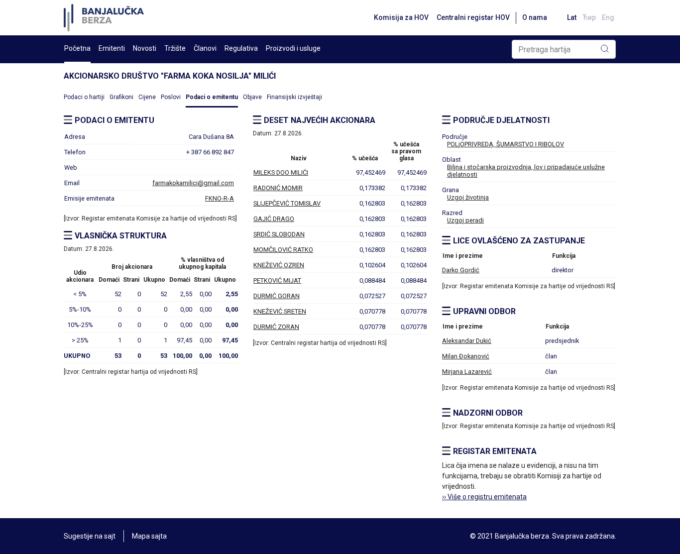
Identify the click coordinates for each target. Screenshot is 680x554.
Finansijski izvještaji (294, 97)
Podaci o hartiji (84, 97)
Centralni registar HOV (473, 17)
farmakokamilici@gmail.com (193, 183)
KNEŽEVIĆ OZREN (278, 265)
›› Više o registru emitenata (484, 497)
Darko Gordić (460, 270)
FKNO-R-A (219, 198)
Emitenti (112, 48)
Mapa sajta (149, 536)
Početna (77, 48)
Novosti (144, 48)
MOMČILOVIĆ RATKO (283, 249)
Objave (252, 97)
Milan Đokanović (465, 356)
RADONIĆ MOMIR (278, 188)
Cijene (147, 97)
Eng (608, 17)
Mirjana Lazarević (467, 371)
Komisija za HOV (401, 17)
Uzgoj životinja (468, 197)
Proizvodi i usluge (293, 48)
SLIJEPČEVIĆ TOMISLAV (287, 203)
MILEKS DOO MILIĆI (280, 172)
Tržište (175, 48)
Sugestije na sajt (89, 536)
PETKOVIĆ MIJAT (277, 280)
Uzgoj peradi (465, 220)
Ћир (589, 17)
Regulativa (241, 48)
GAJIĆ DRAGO (273, 218)
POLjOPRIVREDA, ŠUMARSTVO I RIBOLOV (505, 144)
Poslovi (171, 97)
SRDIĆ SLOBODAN (279, 234)
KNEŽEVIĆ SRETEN (279, 311)
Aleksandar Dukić (466, 340)
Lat (571, 17)
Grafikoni (121, 97)
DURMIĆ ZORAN (276, 327)
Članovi (205, 48)
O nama (534, 17)
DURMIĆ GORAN (276, 296)
